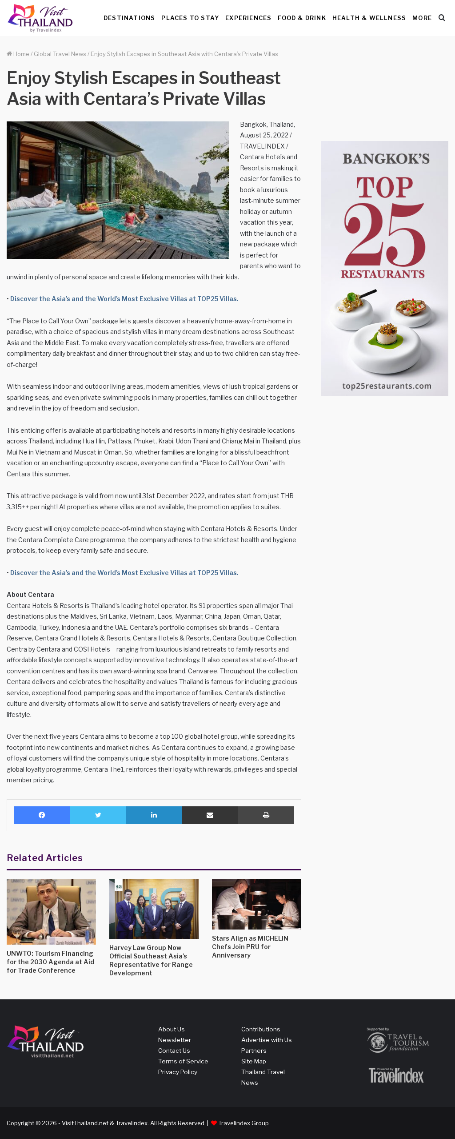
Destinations (129, 17)
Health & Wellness (369, 17)
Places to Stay (190, 17)
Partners (254, 1050)
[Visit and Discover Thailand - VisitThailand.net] (40, 18)
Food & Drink (302, 17)
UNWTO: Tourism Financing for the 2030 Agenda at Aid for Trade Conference (50, 962)
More (422, 17)
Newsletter (174, 1039)
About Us (171, 1029)
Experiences (248, 17)
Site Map (253, 1061)
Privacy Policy (177, 1071)
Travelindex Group (243, 1123)
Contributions (260, 1029)
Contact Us (174, 1050)
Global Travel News (60, 53)
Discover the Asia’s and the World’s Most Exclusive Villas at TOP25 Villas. (124, 298)
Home (20, 53)
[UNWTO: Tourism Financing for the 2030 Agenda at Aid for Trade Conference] (51, 912)
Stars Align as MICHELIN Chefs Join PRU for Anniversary (250, 946)
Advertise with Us (266, 1039)
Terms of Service (183, 1061)
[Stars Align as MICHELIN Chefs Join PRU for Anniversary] (256, 904)
